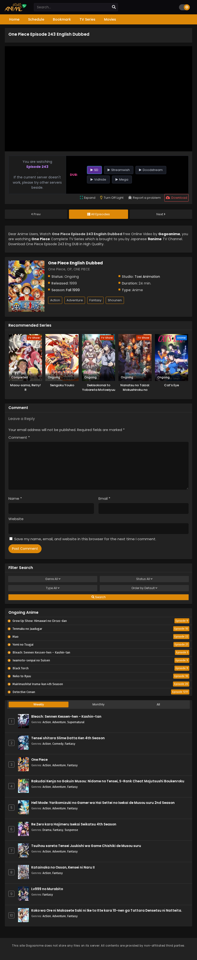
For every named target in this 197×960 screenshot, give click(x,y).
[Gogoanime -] (16, 10)
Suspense (71, 830)
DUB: (74, 174)
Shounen (115, 300)
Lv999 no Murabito (47, 889)
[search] (113, 7)
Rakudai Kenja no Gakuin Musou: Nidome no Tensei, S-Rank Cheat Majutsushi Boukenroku (107, 781)
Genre (51, 579)
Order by (143, 588)
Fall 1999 (73, 290)
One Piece (39, 759)
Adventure (75, 300)
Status (143, 579)
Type (51, 588)
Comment (19, 437)
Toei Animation (147, 276)
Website (16, 518)
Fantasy (95, 300)
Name (15, 498)
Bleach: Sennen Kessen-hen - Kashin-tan (66, 716)
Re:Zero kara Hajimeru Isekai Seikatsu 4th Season (73, 824)
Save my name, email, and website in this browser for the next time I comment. (85, 538)
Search (100, 597)
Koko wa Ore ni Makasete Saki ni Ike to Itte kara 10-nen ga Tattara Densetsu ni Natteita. (106, 910)
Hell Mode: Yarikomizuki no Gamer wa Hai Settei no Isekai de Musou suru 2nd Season (103, 803)
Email (104, 498)
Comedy (57, 743)
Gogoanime (169, 234)
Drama (47, 830)
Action (55, 300)
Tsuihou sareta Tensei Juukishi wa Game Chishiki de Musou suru (86, 846)
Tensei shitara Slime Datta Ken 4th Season (68, 738)
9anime (155, 239)
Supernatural (75, 722)
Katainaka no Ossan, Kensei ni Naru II (63, 867)
